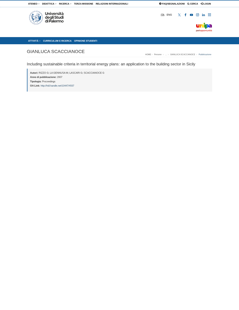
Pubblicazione (205, 54)
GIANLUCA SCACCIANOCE (56, 51)
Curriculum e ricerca (57, 41)
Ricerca (64, 3)
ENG (169, 14)
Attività (33, 41)
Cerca (193, 3)
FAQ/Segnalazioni (173, 3)
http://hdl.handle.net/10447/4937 (57, 85)
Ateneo (33, 3)
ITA (162, 14)
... (166, 54)
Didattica (48, 3)
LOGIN (207, 3)
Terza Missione (83, 3)
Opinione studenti (85, 41)
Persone (158, 54)
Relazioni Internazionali (112, 3)
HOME (148, 54)
